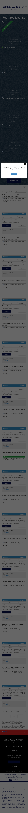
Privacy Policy (14, 776)
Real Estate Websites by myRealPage (14, 777)
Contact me (14, 762)
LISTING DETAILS (6, 225)
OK (14, 174)
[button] (6, 746)
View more (14, 181)
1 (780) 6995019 (6, 232)
